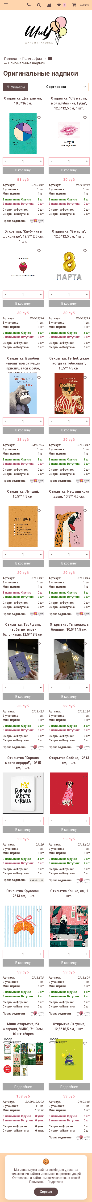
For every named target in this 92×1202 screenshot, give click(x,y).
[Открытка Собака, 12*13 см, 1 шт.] (69, 793)
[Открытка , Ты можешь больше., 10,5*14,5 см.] (69, 659)
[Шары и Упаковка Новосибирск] (46, 30)
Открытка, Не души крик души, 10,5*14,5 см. (69, 494)
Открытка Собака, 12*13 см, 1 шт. (69, 760)
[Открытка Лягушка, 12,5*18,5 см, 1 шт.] (69, 1059)
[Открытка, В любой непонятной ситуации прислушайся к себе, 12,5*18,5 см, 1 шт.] (23, 393)
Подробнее (55, 1182)
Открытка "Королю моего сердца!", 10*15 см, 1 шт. (23, 763)
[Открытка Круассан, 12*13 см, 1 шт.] (23, 926)
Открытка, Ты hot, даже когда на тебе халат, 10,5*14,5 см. (69, 363)
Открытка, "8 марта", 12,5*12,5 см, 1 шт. (69, 234)
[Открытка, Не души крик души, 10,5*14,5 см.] (69, 526)
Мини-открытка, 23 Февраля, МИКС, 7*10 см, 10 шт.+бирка (23, 1029)
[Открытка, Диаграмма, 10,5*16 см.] (23, 133)
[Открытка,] (69, 133)
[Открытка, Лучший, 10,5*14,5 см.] (23, 526)
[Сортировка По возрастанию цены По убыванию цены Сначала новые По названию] (66, 87)
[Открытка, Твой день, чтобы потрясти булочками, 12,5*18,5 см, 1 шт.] (23, 659)
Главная (10, 59)
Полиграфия (32, 59)
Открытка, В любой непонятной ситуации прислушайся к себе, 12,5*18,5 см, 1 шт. (23, 364)
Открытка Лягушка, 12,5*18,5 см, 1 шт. (69, 1026)
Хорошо (46, 1191)
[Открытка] (23, 793)
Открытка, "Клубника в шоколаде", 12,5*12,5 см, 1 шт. (23, 236)
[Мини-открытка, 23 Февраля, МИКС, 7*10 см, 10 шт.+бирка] (23, 1059)
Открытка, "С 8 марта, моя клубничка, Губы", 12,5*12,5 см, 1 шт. (69, 103)
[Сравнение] (49, 5)
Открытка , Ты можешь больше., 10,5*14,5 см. (69, 627)
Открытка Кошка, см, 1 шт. (69, 893)
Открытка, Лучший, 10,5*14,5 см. (23, 494)
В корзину (23, 170)
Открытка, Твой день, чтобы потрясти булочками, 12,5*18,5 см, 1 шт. (23, 631)
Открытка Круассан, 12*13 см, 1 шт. (23, 893)
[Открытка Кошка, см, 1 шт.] (69, 926)
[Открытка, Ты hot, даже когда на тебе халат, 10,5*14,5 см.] (69, 393)
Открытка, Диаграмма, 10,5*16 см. (23, 100)
